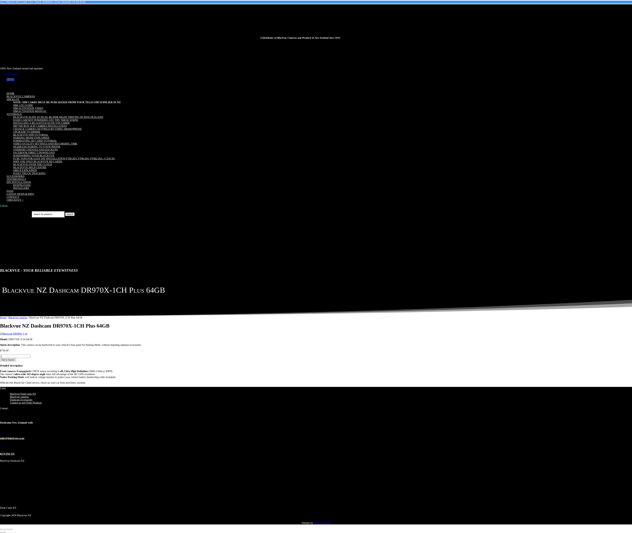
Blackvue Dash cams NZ (23, 393)
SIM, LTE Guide (23, 105)
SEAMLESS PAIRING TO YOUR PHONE (36, 146)
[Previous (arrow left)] (1, 532)
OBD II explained (25, 170)
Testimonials (16, 179)
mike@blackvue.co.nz (12, 438)
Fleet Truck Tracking (29, 173)
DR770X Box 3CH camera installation (40, 126)
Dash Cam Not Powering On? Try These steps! (45, 120)
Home (10, 93)
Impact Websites (322, 522)
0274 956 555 (11, 74)
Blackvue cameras (21, 96)
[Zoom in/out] (1, 529)
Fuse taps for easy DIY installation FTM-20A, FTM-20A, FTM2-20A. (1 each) (64, 158)
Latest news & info (20, 194)
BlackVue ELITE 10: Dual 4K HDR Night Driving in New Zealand (58, 117)
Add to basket (8, 360)
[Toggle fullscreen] (4, 529)
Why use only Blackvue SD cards (37, 161)
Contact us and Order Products (26, 402)
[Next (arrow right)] (4, 532)
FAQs (10, 191)
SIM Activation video (28, 108)
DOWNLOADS (22, 185)
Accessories (16, 176)
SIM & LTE (13, 99)
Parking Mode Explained (31, 137)
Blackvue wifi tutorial (30, 134)
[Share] (8, 529)
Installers (21, 188)
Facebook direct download (34, 152)
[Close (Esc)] (11, 529)
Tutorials (14, 114)
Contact (13, 197)
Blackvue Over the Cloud (32, 164)
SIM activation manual (30, 111)
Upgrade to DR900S (26, 131)
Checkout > (15, 200)
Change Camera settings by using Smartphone (47, 129)
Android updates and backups (35, 149)
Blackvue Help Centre (29, 167)
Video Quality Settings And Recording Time (45, 143)
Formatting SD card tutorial (35, 140)
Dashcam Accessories (21, 399)
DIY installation (19, 182)
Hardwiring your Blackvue (33, 155)
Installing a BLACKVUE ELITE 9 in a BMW (41, 123)
